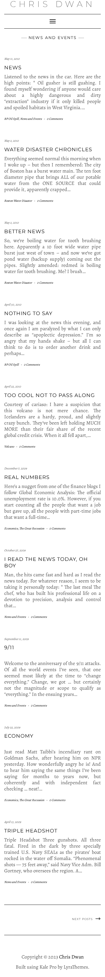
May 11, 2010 (12, 59)
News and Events (31, 119)
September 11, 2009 (16, 639)
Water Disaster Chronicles (48, 149)
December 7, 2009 (15, 468)
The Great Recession (31, 528)
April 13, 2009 (12, 822)
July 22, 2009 (12, 727)
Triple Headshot (30, 831)
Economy (18, 736)
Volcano (9, 446)
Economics (11, 528)
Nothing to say (28, 313)
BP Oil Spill (11, 119)
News (13, 68)
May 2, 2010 (11, 141)
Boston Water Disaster (18, 201)
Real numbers (27, 477)
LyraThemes (76, 967)
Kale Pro (48, 967)
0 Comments (55, 119)
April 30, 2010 (12, 304)
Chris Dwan (71, 956)
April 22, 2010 (12, 386)
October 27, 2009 (14, 550)
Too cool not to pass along (49, 395)
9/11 (9, 648)
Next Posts (82, 919)
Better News (24, 231)
